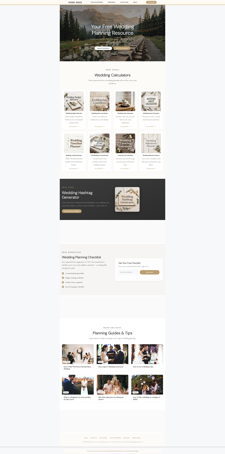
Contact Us (93, 438)
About (86, 438)
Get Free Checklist (122, 48)
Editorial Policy (136, 438)
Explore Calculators (103, 48)
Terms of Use (123, 451)
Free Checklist (151, 2)
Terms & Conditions (115, 438)
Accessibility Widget (133, 451)
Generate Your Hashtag (72, 211)
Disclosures (126, 438)
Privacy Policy (103, 438)
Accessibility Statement (113, 451)
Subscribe (149, 272)
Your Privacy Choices (100, 451)
